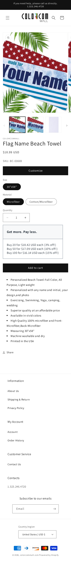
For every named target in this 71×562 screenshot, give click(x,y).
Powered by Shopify (49, 555)
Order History (16, 440)
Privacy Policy (16, 408)
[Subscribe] (54, 508)
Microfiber (13, 201)
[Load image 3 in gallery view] (53, 125)
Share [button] (10, 352)
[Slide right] (67, 125)
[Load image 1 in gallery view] (17, 125)
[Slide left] (4, 125)
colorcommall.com (29, 555)
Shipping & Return (19, 399)
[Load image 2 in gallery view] (35, 125)
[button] (7, 18)
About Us (13, 391)
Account (13, 432)
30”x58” (12, 186)
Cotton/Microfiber (41, 201)
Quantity (7, 210)
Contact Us (14, 464)
